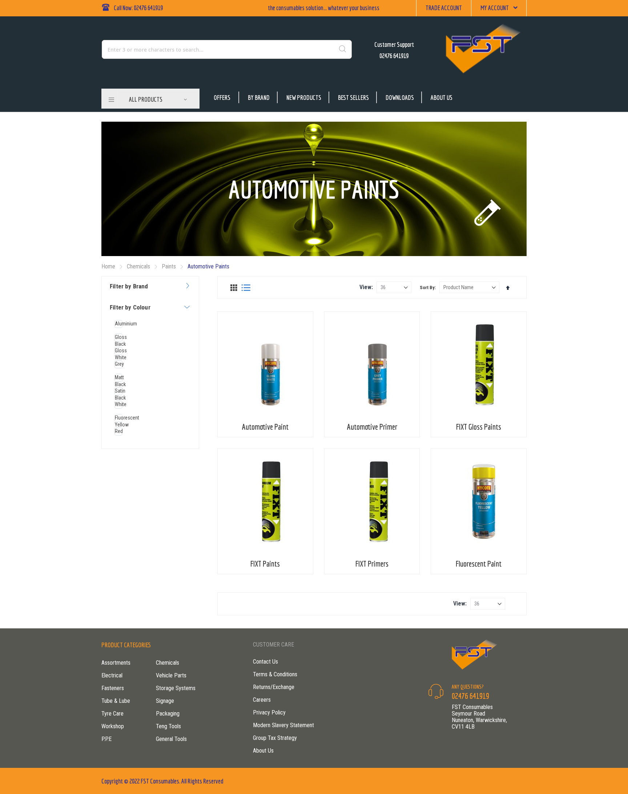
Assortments (115, 662)
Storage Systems (176, 688)
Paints (169, 266)
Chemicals (139, 266)
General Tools (171, 739)
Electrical (111, 675)
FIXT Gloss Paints (478, 426)
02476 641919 (393, 56)
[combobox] (195, 49)
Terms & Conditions (275, 674)
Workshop (112, 726)
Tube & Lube (115, 700)
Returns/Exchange (273, 687)
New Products (303, 97)
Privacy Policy (269, 712)
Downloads (400, 97)
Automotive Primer (372, 426)
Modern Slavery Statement (283, 725)
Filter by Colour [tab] (130, 307)
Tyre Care (112, 713)
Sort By (427, 287)
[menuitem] (158, 99)
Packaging (168, 713)
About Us (441, 97)
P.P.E (106, 739)
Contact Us (265, 661)
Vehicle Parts (171, 675)
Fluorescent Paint (479, 563)
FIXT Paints (265, 563)
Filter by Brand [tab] (129, 286)
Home (109, 266)
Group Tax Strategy (275, 737)
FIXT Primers (372, 563)
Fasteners (112, 688)
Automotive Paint (265, 426)
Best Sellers (353, 97)
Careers (262, 699)
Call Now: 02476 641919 (138, 8)
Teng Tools (168, 726)
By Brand (259, 97)
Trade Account (444, 8)
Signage (165, 700)
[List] (245, 287)
